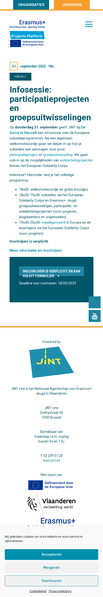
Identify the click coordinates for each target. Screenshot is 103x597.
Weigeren (51, 567)
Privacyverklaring (60, 591)
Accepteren (51, 554)
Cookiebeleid (37, 591)
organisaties (31, 5)
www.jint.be (51, 460)
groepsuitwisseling (58, 155)
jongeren (72, 5)
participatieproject (24, 155)
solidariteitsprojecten (76, 160)
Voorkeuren (51, 581)
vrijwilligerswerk (53, 222)
